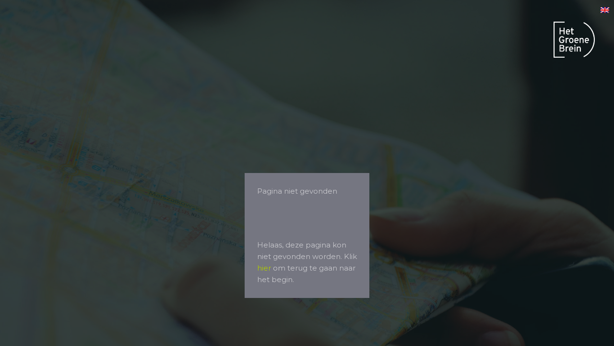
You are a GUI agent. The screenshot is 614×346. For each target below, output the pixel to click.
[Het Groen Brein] (574, 41)
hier (264, 267)
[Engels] (605, 10)
